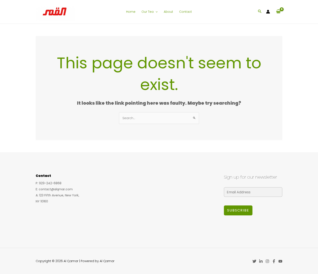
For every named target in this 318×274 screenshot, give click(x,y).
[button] (155, 11)
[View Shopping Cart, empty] (278, 12)
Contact (185, 12)
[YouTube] (280, 261)
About (168, 12)
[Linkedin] (261, 261)
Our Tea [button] (147, 12)
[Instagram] (267, 261)
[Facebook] (274, 261)
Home (130, 12)
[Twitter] (254, 261)
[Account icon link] (268, 12)
